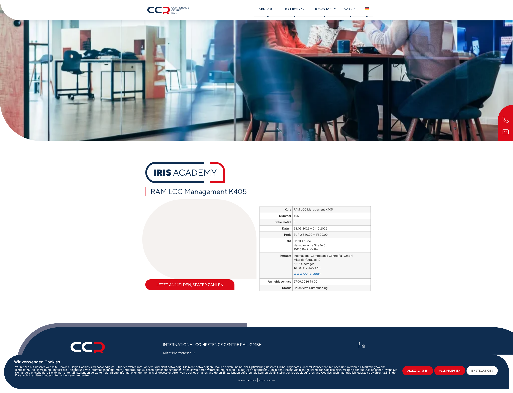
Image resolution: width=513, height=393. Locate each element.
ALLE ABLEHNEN (449, 370)
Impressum (267, 380)
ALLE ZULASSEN (417, 370)
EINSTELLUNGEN (482, 370)
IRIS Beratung (295, 8)
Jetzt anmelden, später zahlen (190, 284)
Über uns (266, 8)
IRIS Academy (322, 8)
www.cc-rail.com (307, 274)
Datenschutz (247, 380)
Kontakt (350, 8)
